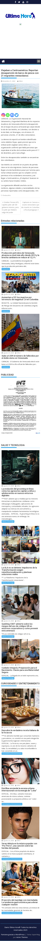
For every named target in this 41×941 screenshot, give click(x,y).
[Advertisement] (20, 43)
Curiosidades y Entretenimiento (12, 753)
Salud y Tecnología (8, 521)
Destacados (7, 195)
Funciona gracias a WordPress (13, 934)
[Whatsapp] (8, 115)
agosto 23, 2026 (8, 621)
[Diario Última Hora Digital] (3, 61)
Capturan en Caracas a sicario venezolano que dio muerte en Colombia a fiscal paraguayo (30, 206)
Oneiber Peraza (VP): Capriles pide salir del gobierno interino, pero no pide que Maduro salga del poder (10, 207)
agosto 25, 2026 (8, 250)
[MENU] (38, 61)
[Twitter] (17, 115)
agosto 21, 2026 (8, 665)
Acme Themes (22, 937)
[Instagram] (3, 115)
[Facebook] (12, 115)
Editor (21, 81)
